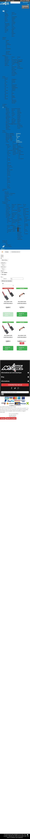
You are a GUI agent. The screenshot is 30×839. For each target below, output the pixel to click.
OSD (6, 197)
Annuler (3, 418)
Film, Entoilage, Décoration (19, 218)
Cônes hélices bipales (18, 115)
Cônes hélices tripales (19, 120)
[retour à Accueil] (2, 252)
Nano (11, 139)
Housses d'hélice (13, 121)
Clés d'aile (13, 31)
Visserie (19, 215)
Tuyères (13, 23)
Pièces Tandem (14, 150)
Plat (11, 140)
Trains (13, 21)
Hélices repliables (8, 125)
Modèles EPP (13, 34)
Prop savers (18, 66)
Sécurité (13, 103)
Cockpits (13, 22)
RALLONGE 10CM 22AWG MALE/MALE (8, 302)
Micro (11, 137)
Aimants (19, 233)
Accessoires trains (26, 214)
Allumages (14, 72)
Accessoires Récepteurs (8, 137)
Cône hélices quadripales (19, 124)
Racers (6, 19)
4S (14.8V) (6, 89)
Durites (13, 215)
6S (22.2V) (6, 95)
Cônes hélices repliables (19, 111)
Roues (24, 213)
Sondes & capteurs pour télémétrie (9, 162)
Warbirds (6, 15)
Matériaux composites (19, 235)
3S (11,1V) (6, 86)
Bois (18, 226)
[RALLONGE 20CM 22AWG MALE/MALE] (8, 328)
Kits (5, 12)
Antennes (7, 196)
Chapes (7, 213)
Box (18, 149)
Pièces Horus (8, 178)
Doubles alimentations (20, 150)
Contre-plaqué (19, 230)
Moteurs (6, 57)
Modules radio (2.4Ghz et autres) (9, 155)
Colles (18, 208)
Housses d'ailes (13, 28)
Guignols (8, 211)
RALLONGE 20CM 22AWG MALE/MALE (8, 336)
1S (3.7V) (6, 81)
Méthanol (7, 61)
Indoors (6, 26)
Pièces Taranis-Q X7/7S (8, 183)
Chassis (7, 43)
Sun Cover (13, 25)
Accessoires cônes (20, 127)
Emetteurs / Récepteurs (10, 193)
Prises (18, 64)
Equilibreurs (14, 124)
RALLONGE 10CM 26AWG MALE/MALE (21, 336)
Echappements (15, 62)
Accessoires (8, 54)
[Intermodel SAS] (2, 3)
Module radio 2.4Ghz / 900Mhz (7, 141)
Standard (12, 135)
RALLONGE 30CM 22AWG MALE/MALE (21, 302)
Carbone (19, 210)
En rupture (4, 272)
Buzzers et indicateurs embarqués (14, 99)
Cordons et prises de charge (13, 93)
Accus (6, 79)
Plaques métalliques (19, 238)
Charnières (8, 214)
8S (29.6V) (6, 98)
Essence (7, 62)
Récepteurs (8, 135)
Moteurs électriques (7, 59)
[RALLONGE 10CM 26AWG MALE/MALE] (22, 328)
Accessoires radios (9, 167)
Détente (6, 30)
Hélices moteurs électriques (8, 115)
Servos (12, 133)
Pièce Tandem (8, 187)
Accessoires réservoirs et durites (14, 223)
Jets (6, 32)
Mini (11, 136)
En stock (4, 274)
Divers (13, 36)
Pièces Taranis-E (8, 175)
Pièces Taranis (8, 171)
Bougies (13, 75)
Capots (13, 19)
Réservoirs (14, 214)
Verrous (7, 217)
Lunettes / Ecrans (9, 194)
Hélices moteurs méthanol (8, 111)
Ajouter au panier (11, 418)
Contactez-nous (15, 385)
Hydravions (7, 25)
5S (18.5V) (6, 92)
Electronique (9, 169)
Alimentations (15, 87)
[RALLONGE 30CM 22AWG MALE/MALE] (22, 295)
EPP (18, 221)
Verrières (13, 18)
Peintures (19, 232)
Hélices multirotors (8, 128)
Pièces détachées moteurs (14, 69)
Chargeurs (14, 86)
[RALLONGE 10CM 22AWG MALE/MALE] (8, 295)
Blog (2, 377)
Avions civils (6, 17)
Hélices (7, 53)
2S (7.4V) (6, 84)
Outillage (26, 225)
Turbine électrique (7, 64)
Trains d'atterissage (26, 210)
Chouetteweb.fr (17, 405)
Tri (3, 283)
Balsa (18, 228)
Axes (18, 62)
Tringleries (8, 215)
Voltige (6, 14)
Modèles (6, 199)
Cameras (7, 192)
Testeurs (13, 89)
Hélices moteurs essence (8, 120)
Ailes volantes (6, 28)
